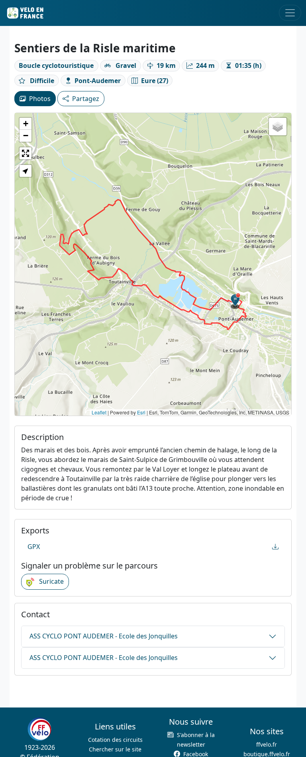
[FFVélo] (39, 729)
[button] (235, 301)
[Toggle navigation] (290, 13)
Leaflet (99, 412)
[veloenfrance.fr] (25, 13)
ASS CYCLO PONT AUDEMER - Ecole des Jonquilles (103, 636)
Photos (40, 98)
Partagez (85, 98)
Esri (141, 412)
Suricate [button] (50, 581)
